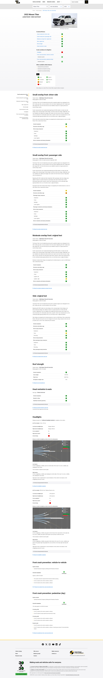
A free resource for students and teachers (77, 655)
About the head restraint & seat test (41, 407)
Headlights (39, 52)
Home (34, 10)
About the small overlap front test (40, 147)
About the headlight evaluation (40, 486)
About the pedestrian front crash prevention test (43, 632)
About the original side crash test (40, 356)
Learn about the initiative (21, 674)
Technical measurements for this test (41, 144)
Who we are (36, 651)
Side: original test (40, 41)
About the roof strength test (39, 382)
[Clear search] (47, 6)
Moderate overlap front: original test (44, 38)
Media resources (55, 651)
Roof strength (39, 43)
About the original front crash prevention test (44, 586)
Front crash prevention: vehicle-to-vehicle (45, 54)
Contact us (54, 653)
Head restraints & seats (41, 46)
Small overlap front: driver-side (43, 34)
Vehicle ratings (37, 1)
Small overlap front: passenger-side (44, 36)
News (44, 1)
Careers (35, 655)
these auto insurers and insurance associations (52, 672)
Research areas (51, 1)
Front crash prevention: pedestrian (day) (45, 59)
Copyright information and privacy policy (72, 674)
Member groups (37, 653)
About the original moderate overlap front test (43, 288)
